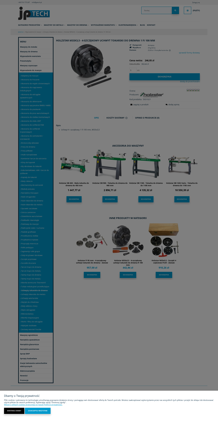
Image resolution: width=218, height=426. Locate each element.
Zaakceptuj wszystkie (37, 411)
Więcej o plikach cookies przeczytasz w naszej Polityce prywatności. (33, 404)
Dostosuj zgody (14, 411)
